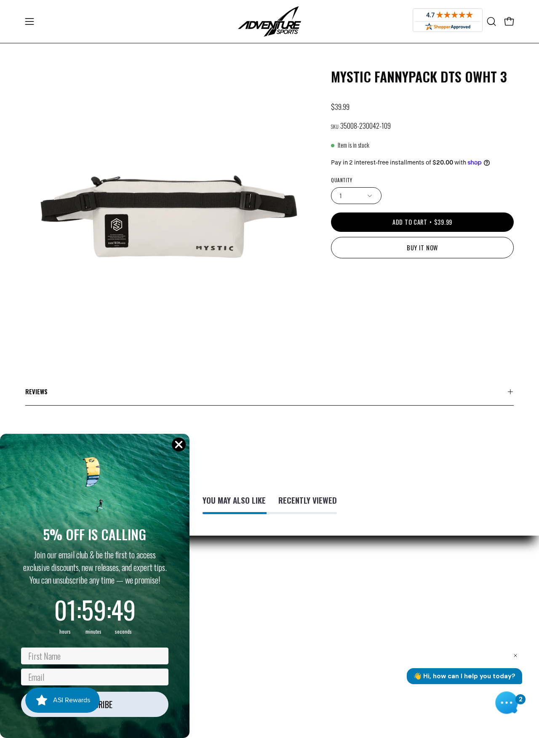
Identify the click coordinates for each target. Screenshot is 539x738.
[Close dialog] (178, 444)
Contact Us (240, 671)
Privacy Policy (244, 574)
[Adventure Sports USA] (269, 21)
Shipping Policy (245, 588)
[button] (491, 21)
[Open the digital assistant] (506, 702)
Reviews (36, 391)
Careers (237, 657)
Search (236, 643)
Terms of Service (248, 616)
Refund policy (243, 602)
